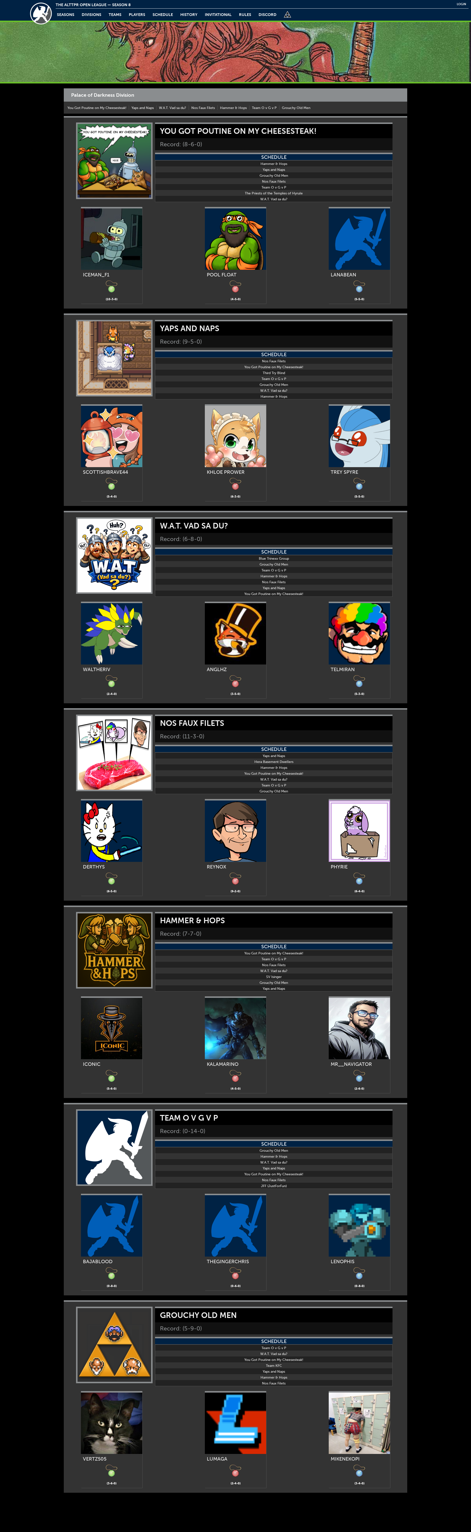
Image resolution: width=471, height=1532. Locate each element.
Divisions (91, 14)
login (461, 4)
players (137, 14)
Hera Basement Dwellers (273, 762)
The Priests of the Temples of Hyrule (274, 193)
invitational (218, 14)
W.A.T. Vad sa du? (172, 108)
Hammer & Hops (233, 108)
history (188, 14)
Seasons (65, 14)
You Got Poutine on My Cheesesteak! (96, 108)
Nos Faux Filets (203, 108)
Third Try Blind (274, 373)
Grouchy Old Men (296, 108)
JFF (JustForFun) (274, 1186)
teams (115, 14)
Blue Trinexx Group (274, 558)
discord (267, 14)
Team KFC (274, 1366)
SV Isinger (274, 977)
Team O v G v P (264, 108)
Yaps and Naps (142, 108)
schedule (163, 14)
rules (245, 14)
